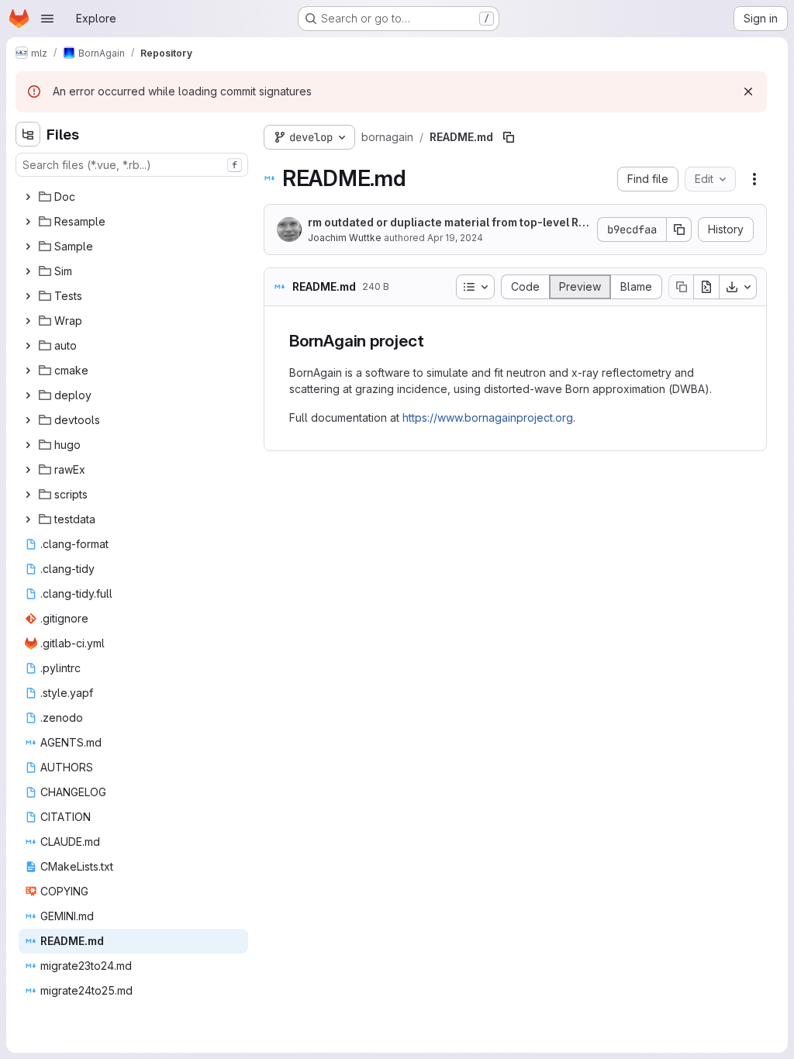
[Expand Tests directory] (28, 296)
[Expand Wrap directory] (28, 321)
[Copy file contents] (680, 286)
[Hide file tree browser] (28, 134)
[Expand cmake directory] (28, 370)
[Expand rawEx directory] (28, 470)
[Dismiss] (748, 91)
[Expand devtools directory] (28, 420)
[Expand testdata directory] (28, 519)
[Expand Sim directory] (28, 271)
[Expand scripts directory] (28, 494)
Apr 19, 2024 (455, 237)
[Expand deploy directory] (28, 395)
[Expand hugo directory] (28, 445)
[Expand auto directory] (28, 345)
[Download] (738, 286)
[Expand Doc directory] (28, 197)
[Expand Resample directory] (28, 221)
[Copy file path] (508, 137)
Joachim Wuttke (344, 237)
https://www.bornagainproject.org (487, 417)
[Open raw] (706, 286)
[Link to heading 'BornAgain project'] (432, 340)
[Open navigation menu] (47, 18)
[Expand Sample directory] (28, 246)
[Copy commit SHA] (679, 229)
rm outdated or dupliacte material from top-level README (446, 223)
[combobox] (132, 165)
